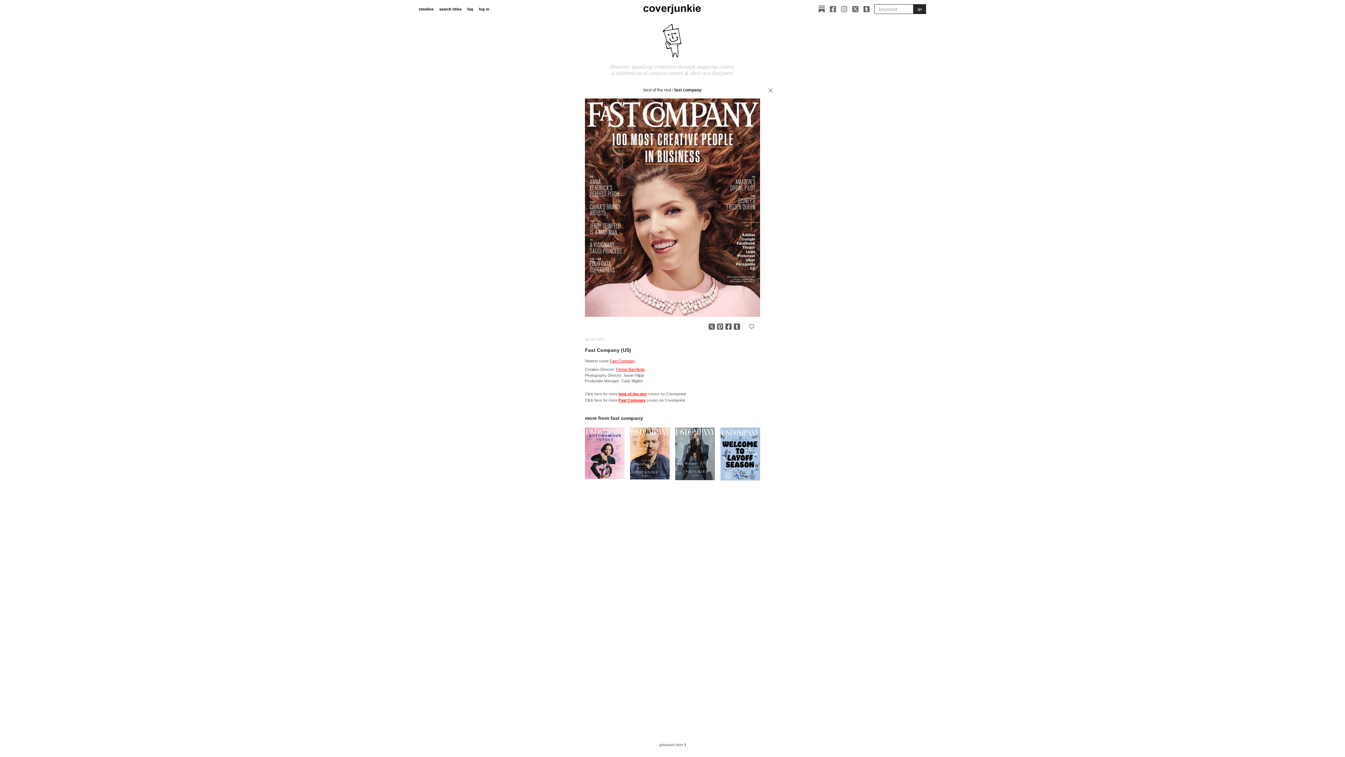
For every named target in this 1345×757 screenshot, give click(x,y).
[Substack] (821, 9)
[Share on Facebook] (728, 326)
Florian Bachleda (630, 369)
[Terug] (770, 90)
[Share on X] (711, 326)
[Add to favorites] (751, 327)
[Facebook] (832, 9)
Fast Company (688, 90)
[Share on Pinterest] (720, 326)
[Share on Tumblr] (736, 326)
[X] (855, 9)
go (920, 9)
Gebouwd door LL (672, 745)
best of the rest (657, 90)
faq (470, 9)
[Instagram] (844, 9)
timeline (426, 9)
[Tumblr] (866, 9)
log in (484, 9)
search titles (450, 9)
